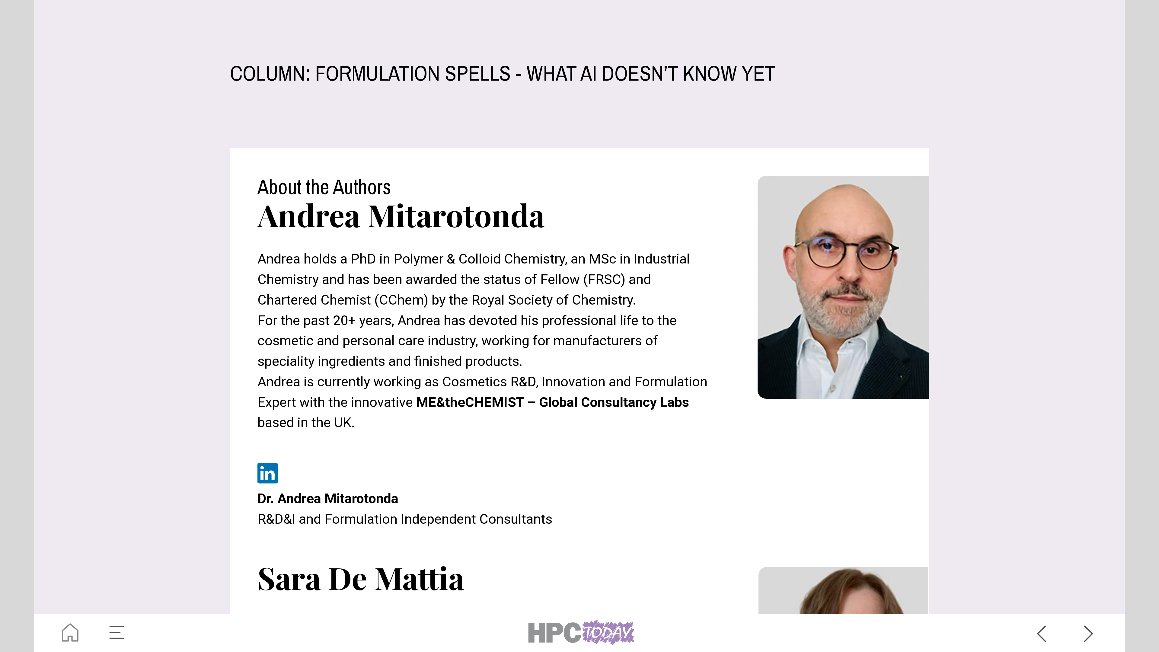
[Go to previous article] (1042, 633)
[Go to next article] (1089, 633)
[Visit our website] (579, 633)
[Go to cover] (70, 633)
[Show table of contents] (117, 633)
